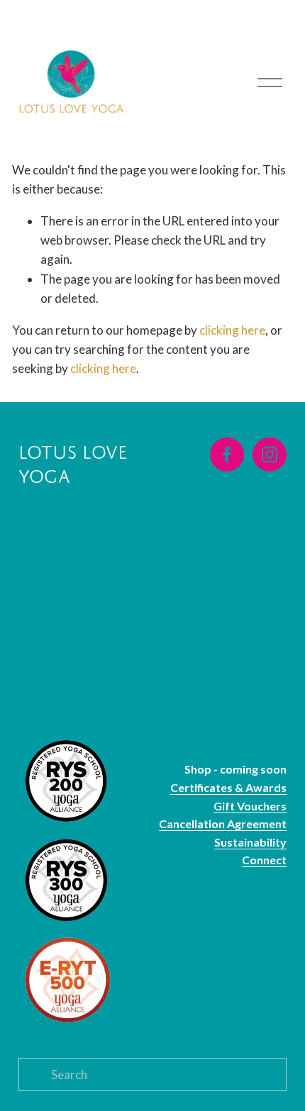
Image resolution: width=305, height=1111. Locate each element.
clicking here (232, 330)
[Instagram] (270, 454)
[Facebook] (227, 454)
